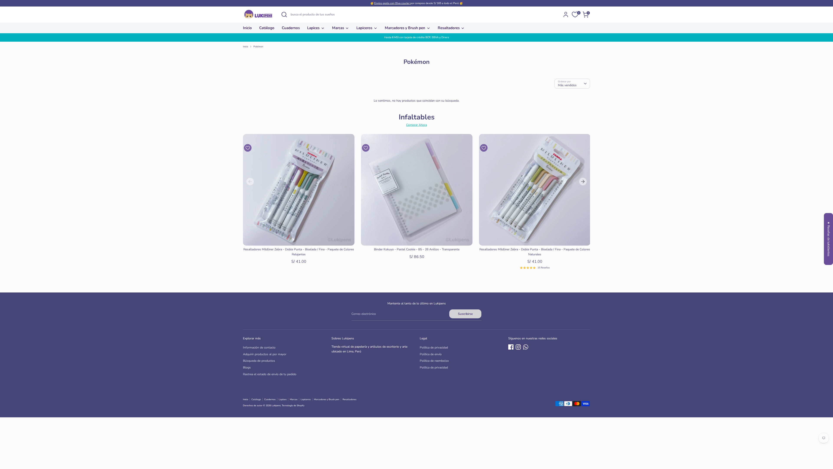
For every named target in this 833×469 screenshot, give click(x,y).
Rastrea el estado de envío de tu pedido (269, 374)
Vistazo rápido (298, 239)
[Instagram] (518, 347)
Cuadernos (291, 27)
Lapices (313, 27)
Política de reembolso (434, 361)
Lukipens (276, 405)
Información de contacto (259, 347)
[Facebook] (510, 347)
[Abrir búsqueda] (284, 14)
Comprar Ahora (416, 125)
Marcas (338, 27)
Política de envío (431, 354)
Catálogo (266, 27)
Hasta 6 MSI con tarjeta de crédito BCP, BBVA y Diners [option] (416, 37)
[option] (295, 203)
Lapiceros (364, 27)
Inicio (247, 27)
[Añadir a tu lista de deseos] (248, 148)
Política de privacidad (434, 347)
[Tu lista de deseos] (575, 15)
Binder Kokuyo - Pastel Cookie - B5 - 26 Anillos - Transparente (416, 249)
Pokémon (258, 46)
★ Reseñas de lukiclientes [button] (828, 238)
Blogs (247, 367)
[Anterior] (250, 181)
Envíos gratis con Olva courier (392, 3)
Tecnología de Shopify (293, 405)
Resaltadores (449, 27)
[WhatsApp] (525, 347)
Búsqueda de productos (259, 361)
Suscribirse (465, 314)
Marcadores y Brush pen (405, 27)
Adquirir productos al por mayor (264, 354)
